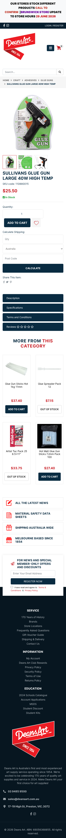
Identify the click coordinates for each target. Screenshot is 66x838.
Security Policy (33, 671)
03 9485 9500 (17, 791)
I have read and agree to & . (28, 589)
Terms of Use (33, 676)
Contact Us (33, 643)
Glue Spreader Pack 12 (49, 385)
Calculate (33, 268)
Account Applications (33, 699)
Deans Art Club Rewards (33, 662)
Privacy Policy (31, 590)
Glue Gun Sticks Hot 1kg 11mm (16, 385)
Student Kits (33, 712)
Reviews (12, 326)
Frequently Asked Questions (33, 630)
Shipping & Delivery (33, 639)
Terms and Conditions (19, 317)
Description (13, 298)
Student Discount (33, 708)
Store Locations (33, 625)
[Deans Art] (19, 47)
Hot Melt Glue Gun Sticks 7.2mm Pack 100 (49, 454)
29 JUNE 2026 (46, 16)
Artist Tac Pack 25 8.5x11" (16, 453)
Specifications (15, 307)
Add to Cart (17, 223)
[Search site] (59, 72)
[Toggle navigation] (50, 48)
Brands (33, 621)
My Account (33, 658)
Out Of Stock (49, 409)
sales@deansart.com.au (23, 799)
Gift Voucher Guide (33, 634)
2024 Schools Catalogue (33, 695)
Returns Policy (33, 680)
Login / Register (54, 25)
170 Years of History (33, 617)
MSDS (33, 703)
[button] (36, 222)
